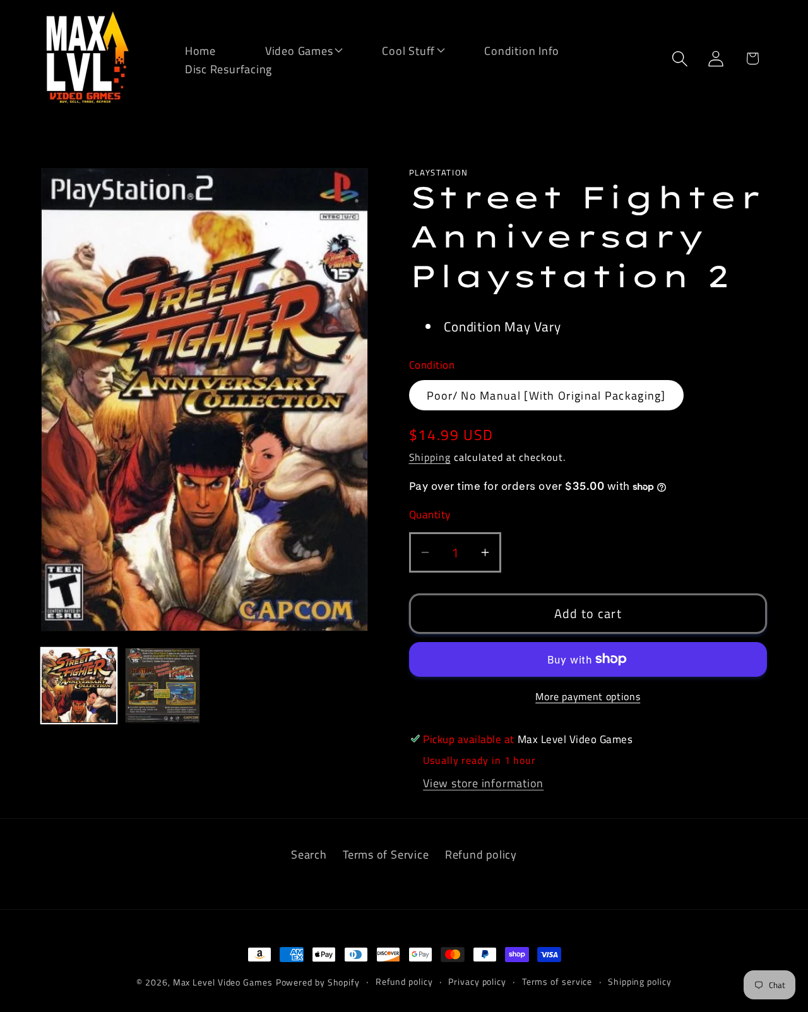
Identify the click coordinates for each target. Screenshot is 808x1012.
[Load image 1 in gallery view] (79, 685)
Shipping (430, 457)
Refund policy (481, 854)
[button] (291, 49)
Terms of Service (386, 854)
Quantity (430, 514)
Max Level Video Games (223, 982)
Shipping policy (640, 982)
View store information (483, 783)
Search (309, 854)
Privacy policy (477, 982)
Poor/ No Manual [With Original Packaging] (546, 394)
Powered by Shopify (318, 982)
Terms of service (557, 982)
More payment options (587, 697)
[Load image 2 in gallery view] (163, 685)
